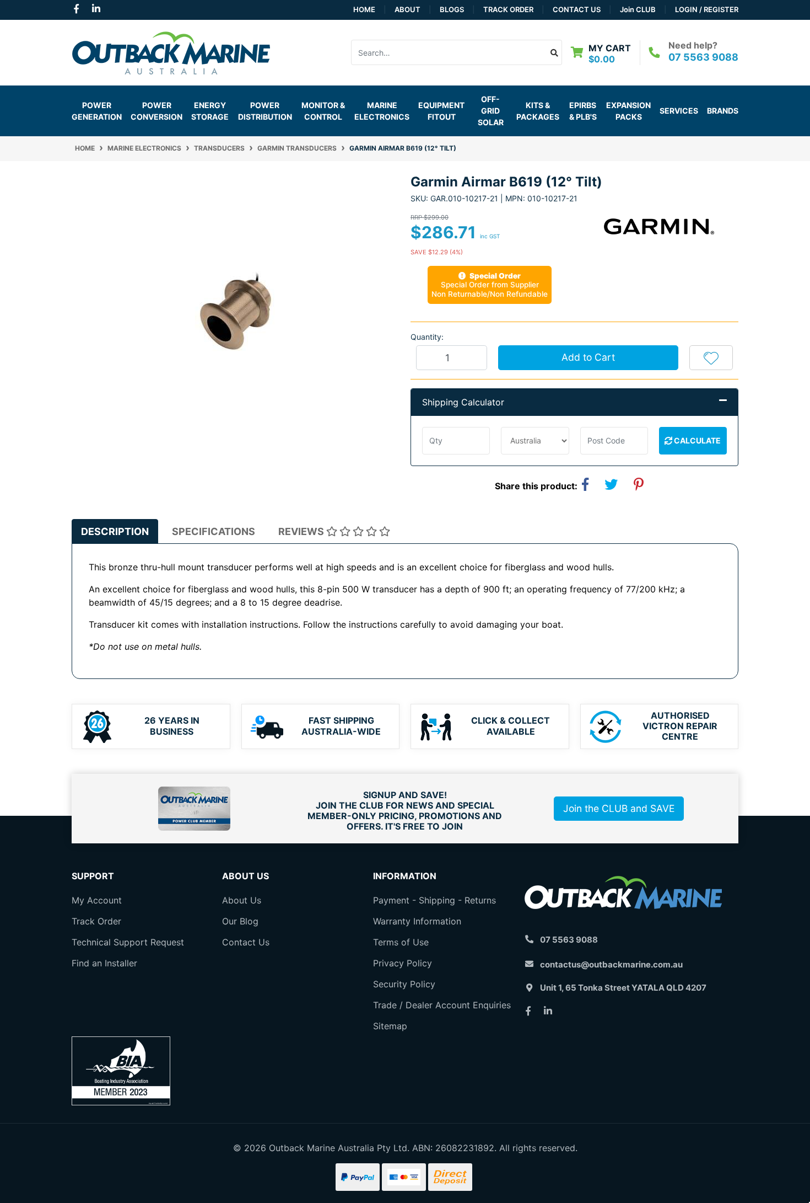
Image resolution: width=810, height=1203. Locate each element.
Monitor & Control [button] (323, 110)
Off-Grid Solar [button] (491, 110)
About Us (241, 900)
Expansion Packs (628, 110)
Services (679, 110)
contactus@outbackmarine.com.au (611, 964)
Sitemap (390, 1025)
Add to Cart (588, 357)
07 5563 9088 (703, 57)
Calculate (696, 440)
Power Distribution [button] (265, 110)
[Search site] (554, 52)
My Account (97, 900)
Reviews (302, 531)
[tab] (115, 531)
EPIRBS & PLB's (583, 110)
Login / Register (706, 9)
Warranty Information (417, 921)
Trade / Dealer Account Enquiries (442, 1004)
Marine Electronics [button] (381, 110)
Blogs (452, 9)
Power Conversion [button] (156, 110)
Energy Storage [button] (210, 110)
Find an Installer (104, 963)
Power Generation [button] (97, 110)
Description (115, 531)
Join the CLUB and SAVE (618, 808)
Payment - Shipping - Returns (434, 900)
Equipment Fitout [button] (441, 110)
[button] (711, 357)
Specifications (213, 531)
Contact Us (577, 9)
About (407, 9)
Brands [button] (722, 110)
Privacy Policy (402, 963)
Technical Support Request (128, 942)
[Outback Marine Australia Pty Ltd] (171, 51)
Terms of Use (401, 942)
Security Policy (404, 984)
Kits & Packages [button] (537, 110)
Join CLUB (638, 9)
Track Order (508, 9)
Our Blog (240, 921)
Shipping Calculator (463, 402)
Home (364, 9)
